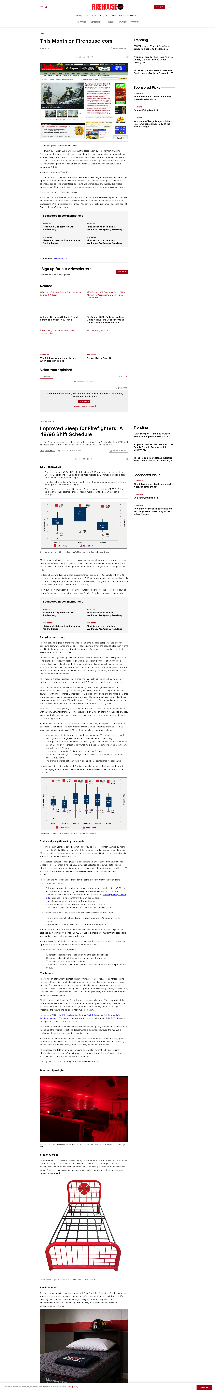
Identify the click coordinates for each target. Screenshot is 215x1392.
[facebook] (76, 57)
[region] (84, 382)
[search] (46, 7)
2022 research (74, 667)
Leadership (96, 22)
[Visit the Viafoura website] (122, 388)
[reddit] (88, 57)
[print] (127, 57)
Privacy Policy (73, 1387)
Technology (110, 22)
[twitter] (84, 57)
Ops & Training (81, 22)
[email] (92, 57)
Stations (123, 22)
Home (42, 34)
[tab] (46, 377)
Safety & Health (47, 421)
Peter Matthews (60, 258)
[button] (41, 7)
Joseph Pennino (47, 451)
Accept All (204, 1387)
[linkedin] (80, 57)
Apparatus (136, 22)
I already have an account (84, 406)
